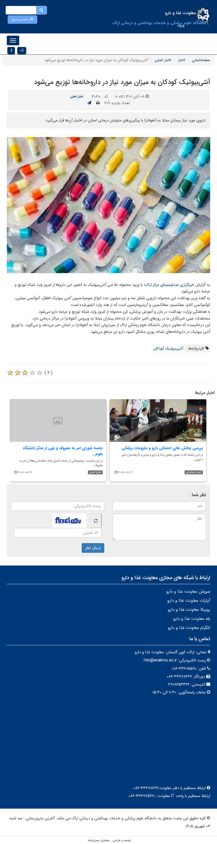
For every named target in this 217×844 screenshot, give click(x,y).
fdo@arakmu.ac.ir (160, 660)
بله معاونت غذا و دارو (191, 618)
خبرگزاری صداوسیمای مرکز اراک (169, 285)
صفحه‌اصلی (201, 60)
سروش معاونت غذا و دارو (188, 591)
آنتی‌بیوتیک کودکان (168, 348)
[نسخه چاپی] (98, 103)
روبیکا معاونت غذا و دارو (189, 609)
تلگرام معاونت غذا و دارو (189, 627)
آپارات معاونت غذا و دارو (188, 600)
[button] (22, 19)
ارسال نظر (93, 548)
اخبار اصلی (163, 60)
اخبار (181, 60)
